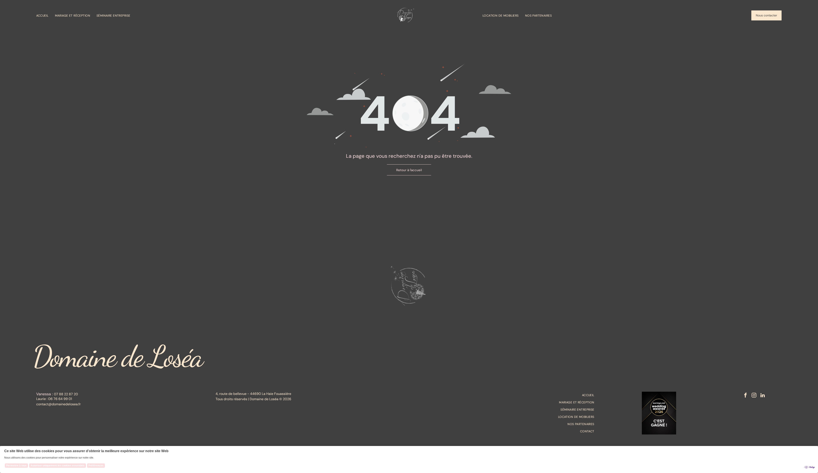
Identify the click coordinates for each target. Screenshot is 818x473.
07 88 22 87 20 (66, 394)
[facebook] (745, 395)
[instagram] (754, 395)
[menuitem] (45, 15)
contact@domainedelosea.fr (58, 404)
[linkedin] (762, 395)
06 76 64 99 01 (60, 399)
